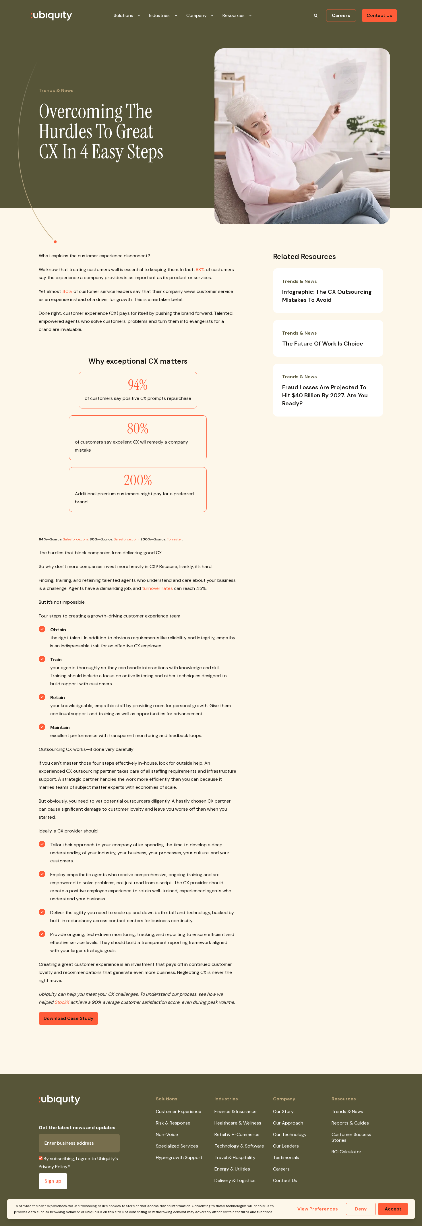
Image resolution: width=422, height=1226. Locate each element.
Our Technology (290, 1134)
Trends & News (347, 1111)
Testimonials (286, 1157)
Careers (341, 15)
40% (67, 291)
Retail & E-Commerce (237, 1134)
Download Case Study (68, 1018)
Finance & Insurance (235, 1111)
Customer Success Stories (351, 1137)
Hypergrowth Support (179, 1157)
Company (284, 1099)
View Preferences (317, 1209)
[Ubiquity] (44, 16)
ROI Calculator (346, 1152)
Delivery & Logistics (234, 1180)
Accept (393, 1209)
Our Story (283, 1111)
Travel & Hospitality (234, 1157)
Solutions (166, 1099)
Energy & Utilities (232, 1169)
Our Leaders (286, 1146)
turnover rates (157, 588)
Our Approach (288, 1123)
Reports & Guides (350, 1123)
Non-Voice (167, 1134)
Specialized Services (177, 1146)
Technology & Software (239, 1146)
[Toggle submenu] (143, 15)
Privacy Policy (53, 1167)
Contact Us (379, 15)
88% (200, 269)
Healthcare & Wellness (237, 1123)
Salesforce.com (75, 539)
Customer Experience (178, 1111)
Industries (226, 1099)
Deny (361, 1209)
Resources (344, 1099)
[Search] (315, 15)
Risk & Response (173, 1123)
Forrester (174, 539)
